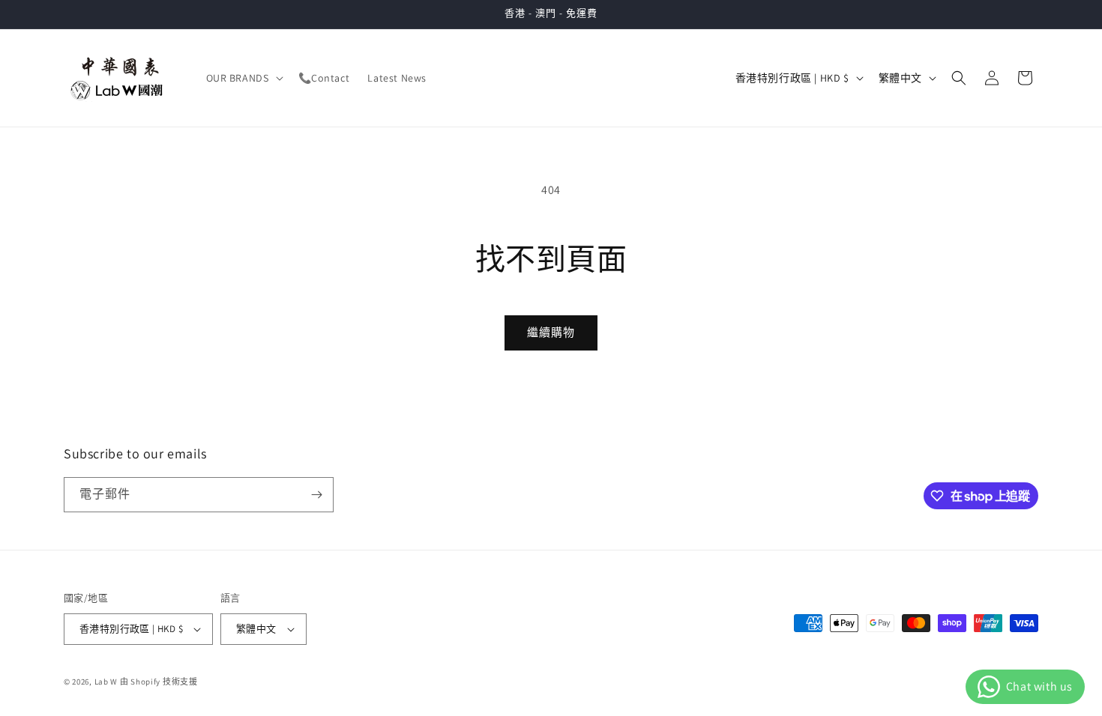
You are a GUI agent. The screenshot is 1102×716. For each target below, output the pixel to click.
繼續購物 (551, 332)
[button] (243, 78)
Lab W (106, 681)
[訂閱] (316, 494)
